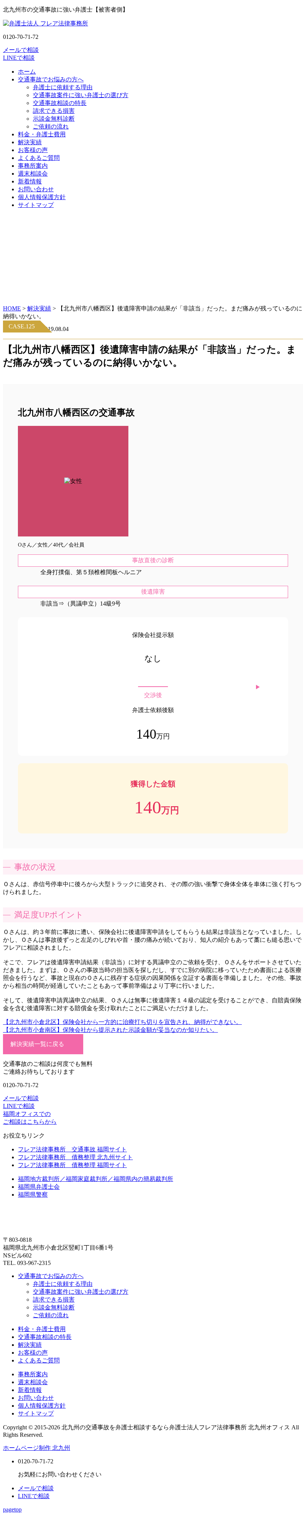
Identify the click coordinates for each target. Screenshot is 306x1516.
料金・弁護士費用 (42, 134)
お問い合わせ (36, 189)
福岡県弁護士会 (39, 1187)
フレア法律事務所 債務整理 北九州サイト (75, 1157)
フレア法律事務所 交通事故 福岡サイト (72, 1149)
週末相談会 (33, 173)
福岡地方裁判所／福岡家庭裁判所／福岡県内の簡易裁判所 (95, 1179)
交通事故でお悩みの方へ (51, 79)
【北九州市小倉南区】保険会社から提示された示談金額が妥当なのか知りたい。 (110, 1030)
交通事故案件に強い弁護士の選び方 (80, 95)
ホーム (27, 71)
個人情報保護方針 (42, 197)
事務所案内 (33, 166)
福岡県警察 (33, 1194)
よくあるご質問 (39, 158)
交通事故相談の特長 (60, 103)
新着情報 (30, 181)
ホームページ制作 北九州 (36, 1448)
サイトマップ (36, 205)
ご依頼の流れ (51, 126)
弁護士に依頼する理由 (63, 87)
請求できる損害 (54, 111)
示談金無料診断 (54, 118)
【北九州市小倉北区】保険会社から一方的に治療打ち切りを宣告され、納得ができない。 (122, 1022)
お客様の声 (33, 150)
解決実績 (30, 142)
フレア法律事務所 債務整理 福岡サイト (72, 1165)
